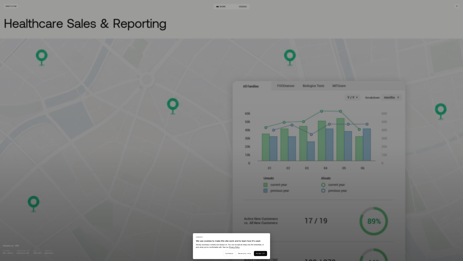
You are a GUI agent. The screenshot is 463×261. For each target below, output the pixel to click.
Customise (229, 253)
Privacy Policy (234, 247)
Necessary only (244, 253)
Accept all (260, 253)
